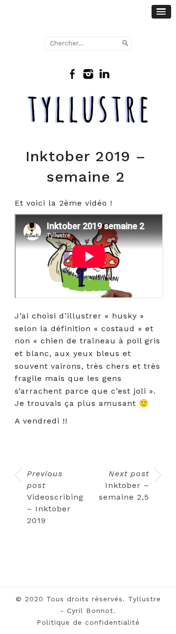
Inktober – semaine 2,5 (124, 485)
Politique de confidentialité (88, 622)
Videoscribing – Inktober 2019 (54, 497)
